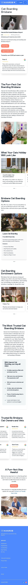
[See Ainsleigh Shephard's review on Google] (3, 427)
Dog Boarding (4, 545)
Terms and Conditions (5, 558)
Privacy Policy (4, 560)
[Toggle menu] (25, 2)
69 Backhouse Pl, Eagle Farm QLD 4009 (10, 36)
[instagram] (26, 582)
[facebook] (23, 582)
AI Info (2, 574)
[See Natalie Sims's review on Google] (21, 427)
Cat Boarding (4, 547)
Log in (20, 2)
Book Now (5, 46)
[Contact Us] (14, 2)
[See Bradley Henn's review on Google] (11, 445)
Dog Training (4, 549)
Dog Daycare (4, 543)
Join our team (4, 567)
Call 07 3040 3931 (7, 51)
